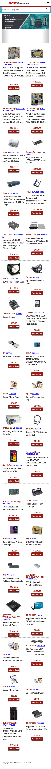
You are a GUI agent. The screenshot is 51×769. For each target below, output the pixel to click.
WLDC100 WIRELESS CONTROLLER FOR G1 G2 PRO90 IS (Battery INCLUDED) (36, 320)
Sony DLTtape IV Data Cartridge (12, 543)
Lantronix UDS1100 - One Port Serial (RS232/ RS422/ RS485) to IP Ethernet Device (12, 244)
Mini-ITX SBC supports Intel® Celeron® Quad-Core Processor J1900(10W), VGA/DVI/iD (13, 73)
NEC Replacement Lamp (13, 282)
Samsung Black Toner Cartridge (12, 433)
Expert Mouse (8, 317)
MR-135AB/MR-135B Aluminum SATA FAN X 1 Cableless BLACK (37, 241)
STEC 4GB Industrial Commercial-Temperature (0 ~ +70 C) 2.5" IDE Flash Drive (36, 199)
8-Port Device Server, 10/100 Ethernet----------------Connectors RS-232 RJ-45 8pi (13, 201)
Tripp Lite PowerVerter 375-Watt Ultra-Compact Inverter (36, 621)
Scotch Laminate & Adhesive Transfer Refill (13, 659)
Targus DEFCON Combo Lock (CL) (37, 433)
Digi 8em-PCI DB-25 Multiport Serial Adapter (13, 579)
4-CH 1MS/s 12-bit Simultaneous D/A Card (12, 508)
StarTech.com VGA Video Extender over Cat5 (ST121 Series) (35, 651)
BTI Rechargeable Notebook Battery (34, 583)
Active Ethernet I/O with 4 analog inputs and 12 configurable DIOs (13, 158)
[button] (5, 28)
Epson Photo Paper (11, 397)
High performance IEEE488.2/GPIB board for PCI (36, 160)
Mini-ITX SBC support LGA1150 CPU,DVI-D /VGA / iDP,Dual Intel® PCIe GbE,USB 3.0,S (36, 118)
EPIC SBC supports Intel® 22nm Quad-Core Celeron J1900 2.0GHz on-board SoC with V (12, 118)
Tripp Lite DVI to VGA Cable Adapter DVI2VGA (37, 728)
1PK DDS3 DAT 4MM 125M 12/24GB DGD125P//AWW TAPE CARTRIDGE (36, 360)
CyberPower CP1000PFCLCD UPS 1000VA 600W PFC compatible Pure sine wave (12, 733)
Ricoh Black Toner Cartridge (34, 505)
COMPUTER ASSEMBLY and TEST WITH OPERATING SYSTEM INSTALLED (37, 461)
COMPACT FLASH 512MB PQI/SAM (34, 543)
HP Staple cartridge (11, 356)
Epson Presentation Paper (35, 398)
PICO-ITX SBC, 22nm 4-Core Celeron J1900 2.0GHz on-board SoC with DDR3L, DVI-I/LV (36, 72)
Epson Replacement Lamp (35, 282)
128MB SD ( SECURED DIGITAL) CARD (12, 470)
